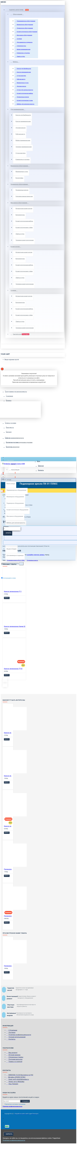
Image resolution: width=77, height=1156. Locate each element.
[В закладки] (6, 600)
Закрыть (9, 1134)
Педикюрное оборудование (40, 474)
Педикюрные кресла (40, 476)
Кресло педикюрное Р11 (13, 591)
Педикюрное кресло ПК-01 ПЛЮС (40, 479)
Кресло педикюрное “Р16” (13, 669)
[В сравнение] (12, 600)
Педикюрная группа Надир (8, 869)
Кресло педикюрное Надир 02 (14, 626)
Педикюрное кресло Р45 (8, 916)
